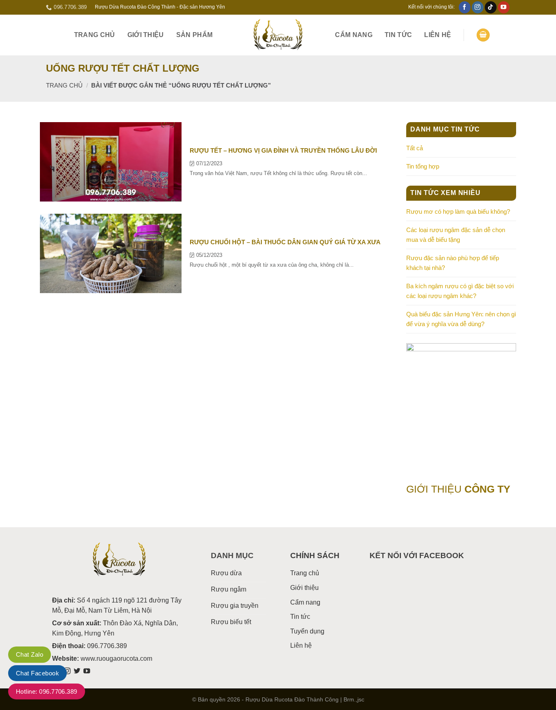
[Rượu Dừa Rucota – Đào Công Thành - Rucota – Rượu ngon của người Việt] (278, 35)
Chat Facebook (37, 673)
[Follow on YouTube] (504, 7)
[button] (483, 35)
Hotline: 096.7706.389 (46, 691)
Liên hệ (437, 34)
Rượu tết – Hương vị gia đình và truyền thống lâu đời (283, 150)
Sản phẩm (194, 34)
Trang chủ (94, 34)
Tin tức (398, 34)
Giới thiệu (145, 34)
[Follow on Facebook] (465, 7)
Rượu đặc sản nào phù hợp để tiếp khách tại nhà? (452, 262)
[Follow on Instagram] (478, 7)
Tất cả (414, 148)
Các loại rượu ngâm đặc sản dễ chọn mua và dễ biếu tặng (455, 234)
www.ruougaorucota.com (116, 658)
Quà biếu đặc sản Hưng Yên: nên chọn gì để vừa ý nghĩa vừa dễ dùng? (461, 319)
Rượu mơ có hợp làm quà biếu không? (458, 211)
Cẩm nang (353, 34)
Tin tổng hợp (422, 166)
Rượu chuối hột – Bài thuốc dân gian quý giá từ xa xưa (285, 242)
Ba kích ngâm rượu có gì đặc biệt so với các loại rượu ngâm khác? (460, 291)
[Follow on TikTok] (491, 7)
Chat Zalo (29, 654)
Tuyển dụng (307, 631)
